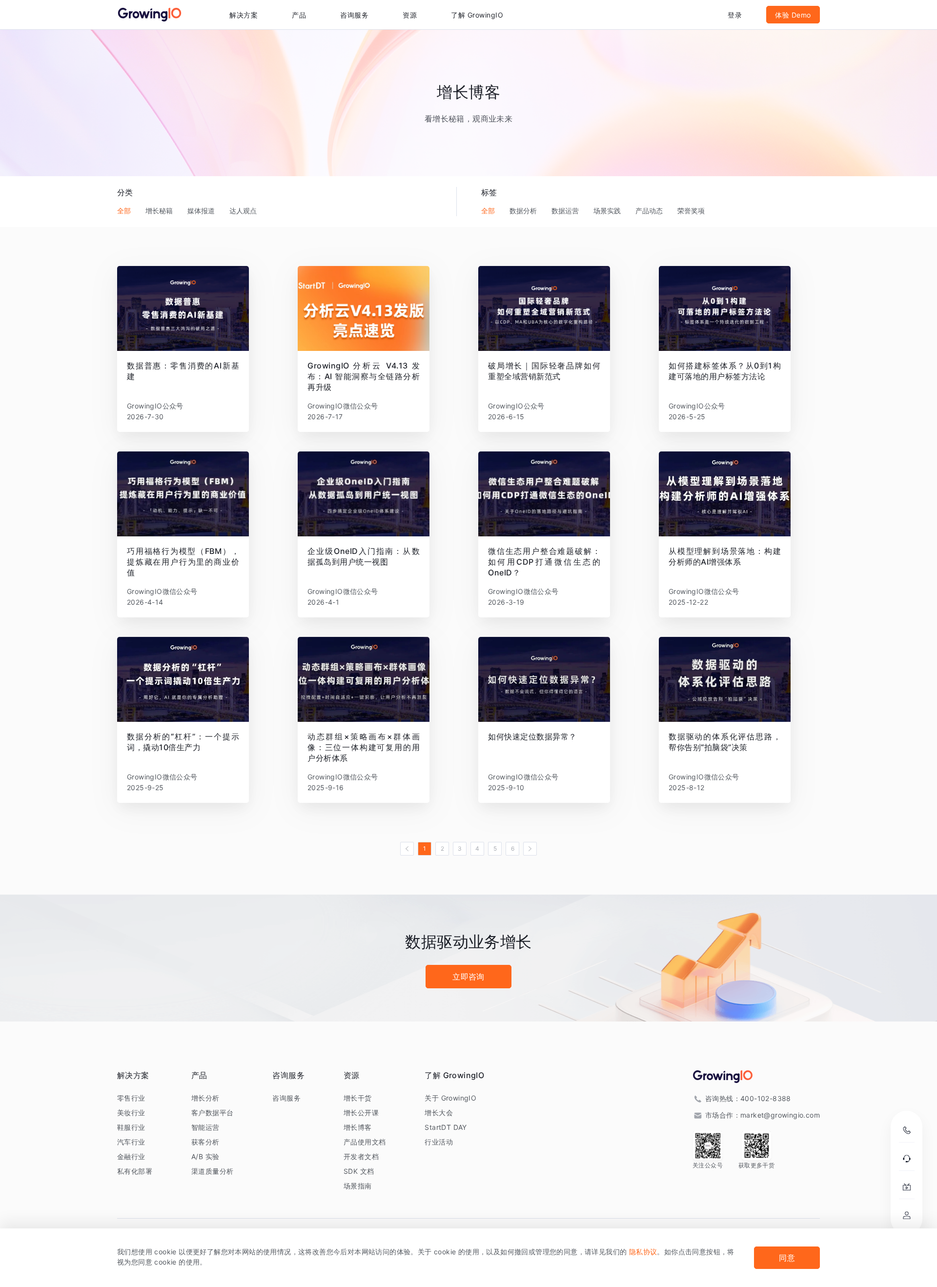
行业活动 (439, 1142)
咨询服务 (354, 15)
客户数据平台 (212, 1112)
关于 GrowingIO (450, 1098)
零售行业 (131, 1098)
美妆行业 (131, 1112)
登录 (735, 15)
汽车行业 (131, 1142)
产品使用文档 (365, 1142)
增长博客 (358, 1127)
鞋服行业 (131, 1127)
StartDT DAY (446, 1127)
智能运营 (205, 1127)
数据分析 (523, 210)
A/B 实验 (205, 1156)
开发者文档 (361, 1156)
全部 (124, 210)
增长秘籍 (159, 210)
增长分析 (205, 1098)
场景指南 (358, 1186)
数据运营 (565, 210)
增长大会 (439, 1112)
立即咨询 (468, 976)
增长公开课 (361, 1112)
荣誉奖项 (691, 210)
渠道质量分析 (212, 1171)
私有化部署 (134, 1171)
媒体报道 (201, 210)
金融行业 (131, 1156)
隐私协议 (643, 1251)
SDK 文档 (359, 1171)
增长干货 (358, 1098)
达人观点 (243, 210)
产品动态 (649, 210)
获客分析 (205, 1142)
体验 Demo (793, 15)
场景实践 (607, 210)
